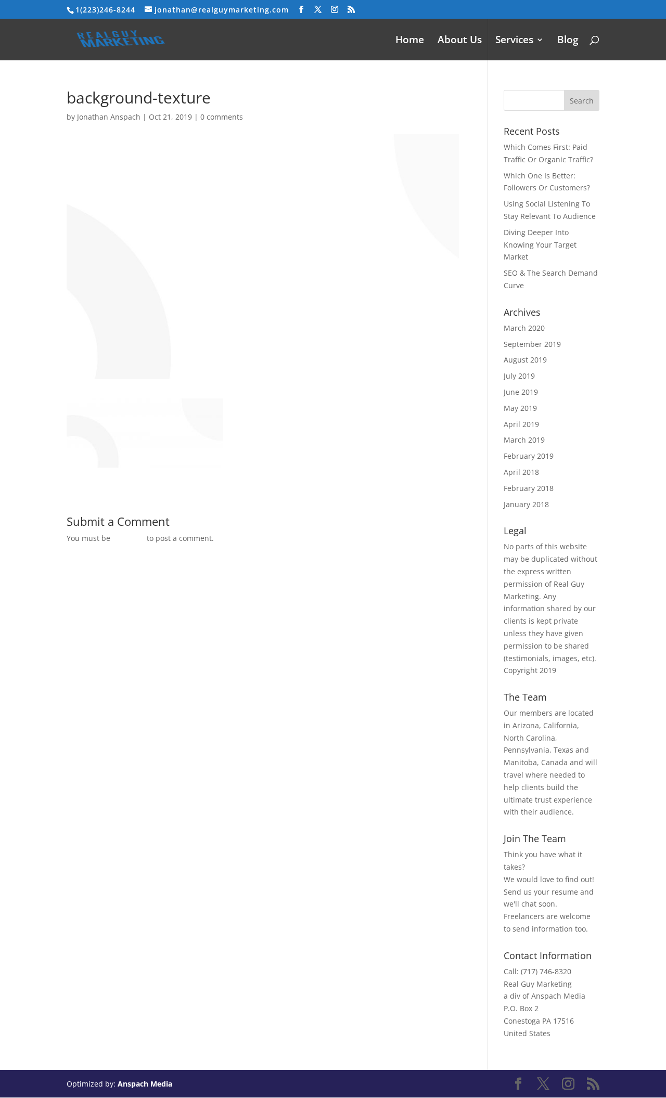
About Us (460, 41)
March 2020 (524, 328)
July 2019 (519, 376)
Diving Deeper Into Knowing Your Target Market (540, 244)
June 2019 (521, 392)
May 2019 (520, 408)
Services (514, 41)
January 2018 (526, 504)
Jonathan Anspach (108, 117)
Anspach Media (145, 1084)
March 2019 (524, 440)
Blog (568, 41)
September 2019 (532, 344)
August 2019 (525, 360)
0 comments (221, 117)
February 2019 (529, 456)
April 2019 (521, 424)
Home (409, 41)
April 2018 (521, 472)
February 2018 (529, 488)
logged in (128, 538)
